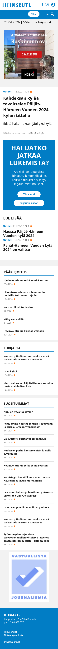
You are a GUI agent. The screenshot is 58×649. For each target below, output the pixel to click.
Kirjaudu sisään (29, 203)
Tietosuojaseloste (14, 635)
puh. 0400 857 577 (14, 622)
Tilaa (34, 14)
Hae (47, 14)
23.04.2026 (29, 22)
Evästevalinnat (12, 641)
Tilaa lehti (29, 194)
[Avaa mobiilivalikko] (6, 14)
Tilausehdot (10, 631)
